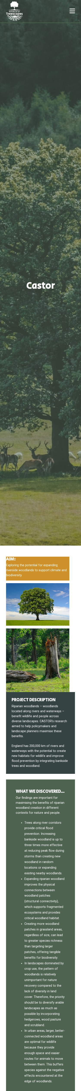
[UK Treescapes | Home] (14, 11)
